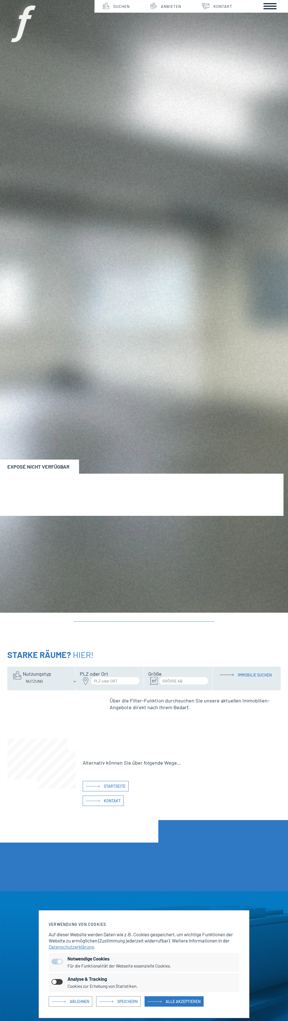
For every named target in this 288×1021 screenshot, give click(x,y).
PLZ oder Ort (94, 674)
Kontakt (222, 6)
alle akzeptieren (183, 1001)
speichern (127, 1001)
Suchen (121, 6)
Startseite (114, 786)
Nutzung (34, 681)
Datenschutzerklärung (71, 947)
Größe (155, 674)
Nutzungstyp (37, 674)
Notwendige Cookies (88, 958)
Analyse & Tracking (87, 979)
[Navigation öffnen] (270, 6)
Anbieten (171, 6)
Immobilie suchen (255, 675)
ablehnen (79, 1001)
